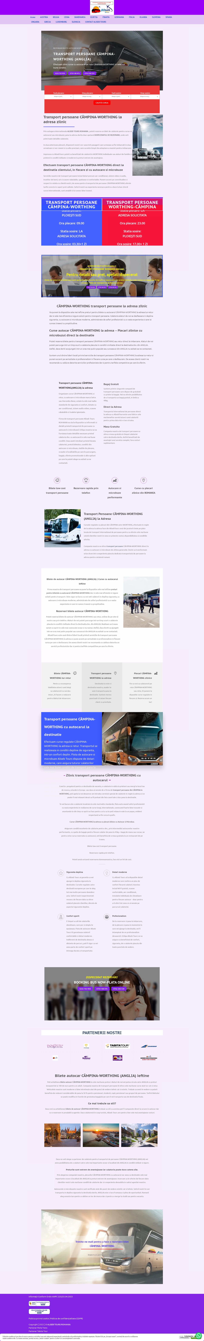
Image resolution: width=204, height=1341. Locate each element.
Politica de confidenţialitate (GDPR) (66, 1318)
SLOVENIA (156, 17)
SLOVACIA (76, 21)
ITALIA (132, 17)
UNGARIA (35, 21)
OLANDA (143, 17)
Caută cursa (102, 102)
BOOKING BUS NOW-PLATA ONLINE (102, 982)
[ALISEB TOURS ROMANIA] (149, 1058)
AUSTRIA (44, 17)
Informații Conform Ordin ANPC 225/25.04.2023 (51, 1296)
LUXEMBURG (61, 21)
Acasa (32, 17)
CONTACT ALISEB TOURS (95, 21)
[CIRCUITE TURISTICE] (118, 1046)
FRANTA (106, 17)
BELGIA (56, 17)
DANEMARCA (79, 17)
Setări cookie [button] (184, 1337)
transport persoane (115, 546)
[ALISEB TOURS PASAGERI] (117, 1058)
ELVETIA (94, 17)
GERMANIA (119, 17)
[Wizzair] (55, 1046)
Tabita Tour (42, 1331)
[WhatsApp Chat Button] (199, 1335)
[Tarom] (148, 1046)
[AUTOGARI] (86, 1058)
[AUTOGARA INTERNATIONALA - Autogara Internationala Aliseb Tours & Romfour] (102, 7)
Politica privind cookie (39, 1318)
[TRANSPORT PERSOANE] (55, 1058)
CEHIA (66, 17)
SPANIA (169, 17)
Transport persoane (60, 719)
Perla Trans (42, 1327)
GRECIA (47, 21)
